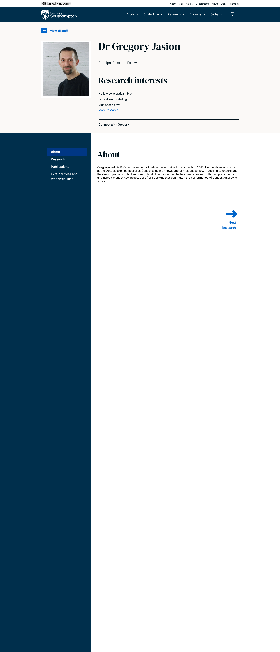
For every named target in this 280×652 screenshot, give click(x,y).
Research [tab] (58, 159)
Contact (234, 3)
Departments (202, 3)
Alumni (189, 3)
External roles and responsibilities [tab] (64, 176)
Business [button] (195, 14)
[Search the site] (232, 15)
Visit (181, 3)
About (173, 3)
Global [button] (214, 14)
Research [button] (174, 14)
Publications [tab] (60, 167)
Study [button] (131, 14)
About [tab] (55, 152)
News (215, 3)
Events (224, 3)
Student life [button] (151, 14)
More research (108, 110)
